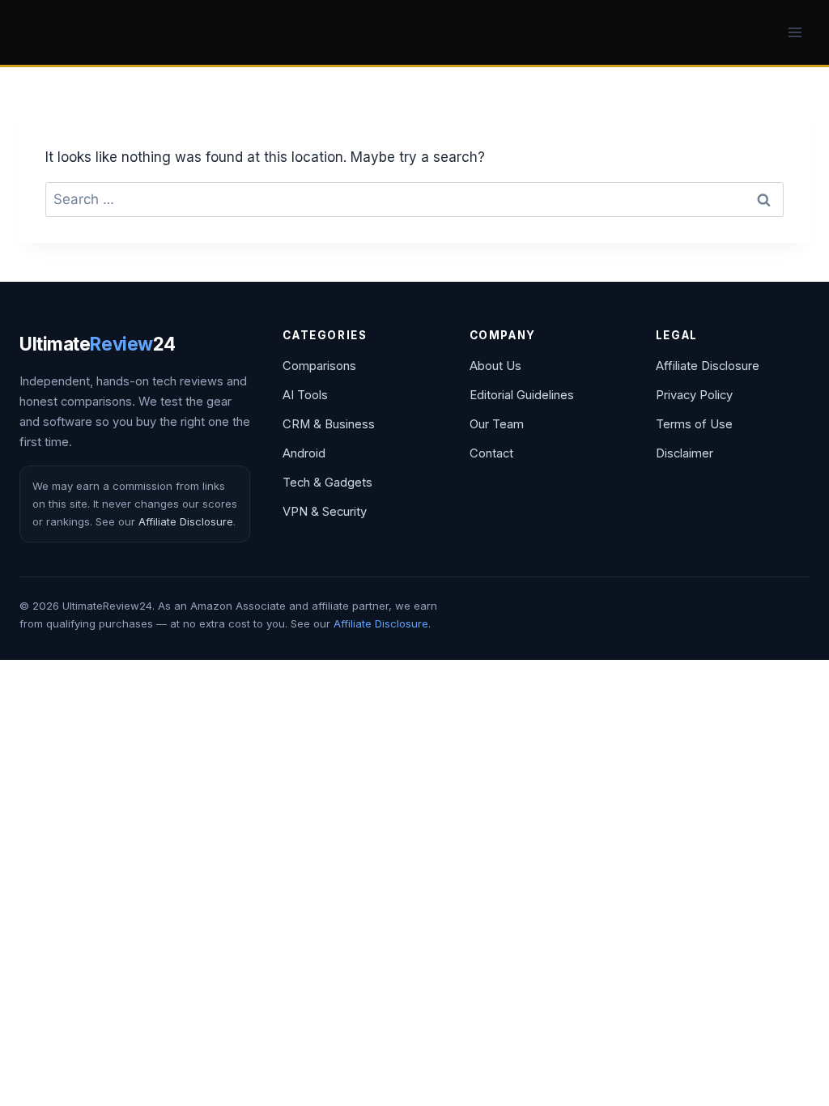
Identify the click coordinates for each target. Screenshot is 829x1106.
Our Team (497, 424)
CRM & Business (329, 424)
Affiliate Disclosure (185, 521)
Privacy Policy (694, 395)
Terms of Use (694, 424)
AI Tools (305, 395)
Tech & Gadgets (327, 482)
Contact (491, 453)
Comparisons (319, 366)
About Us (495, 366)
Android (304, 453)
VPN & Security (325, 511)
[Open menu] (795, 32)
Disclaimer (684, 453)
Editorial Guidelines (522, 395)
